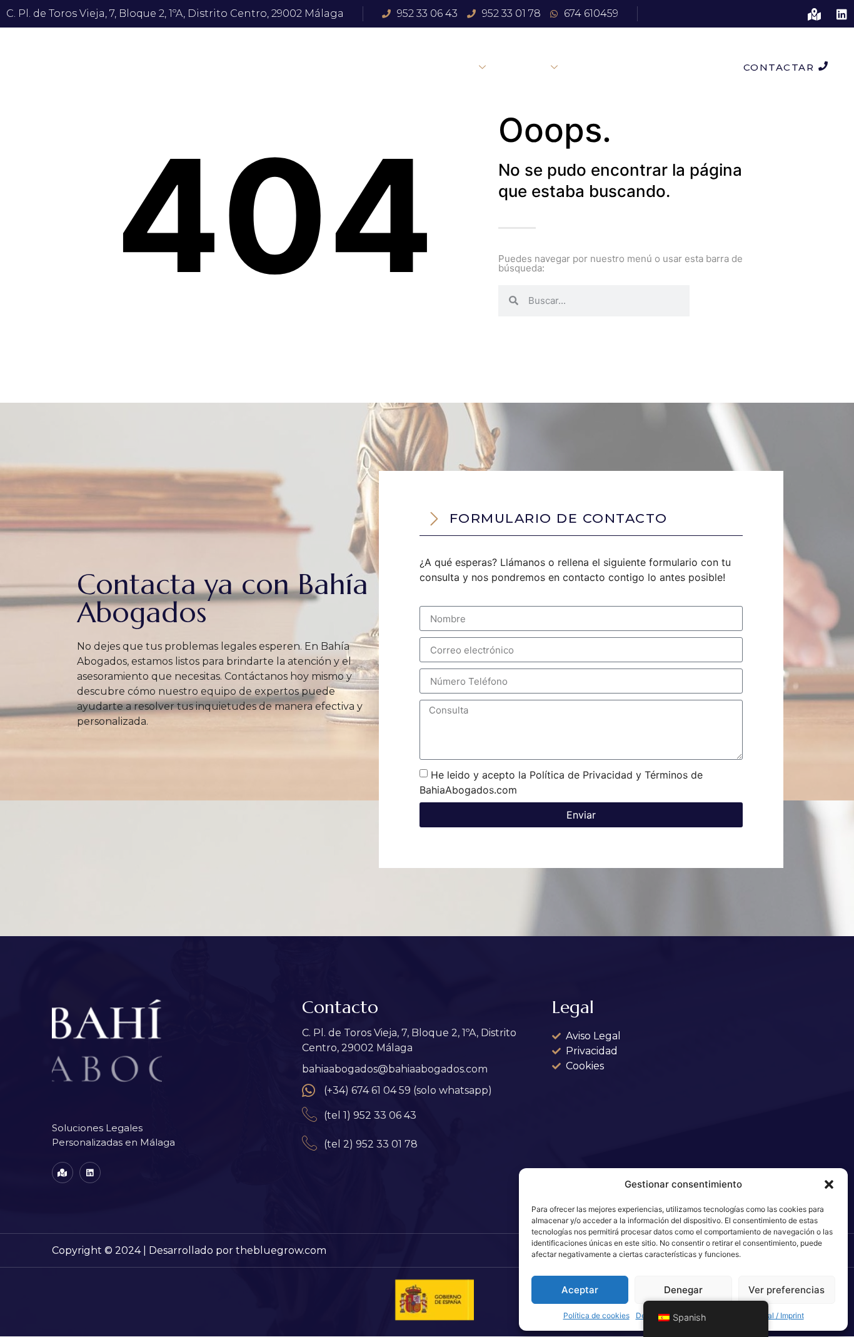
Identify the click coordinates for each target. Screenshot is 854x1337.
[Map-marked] (62, 1172)
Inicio (394, 67)
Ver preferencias (786, 1290)
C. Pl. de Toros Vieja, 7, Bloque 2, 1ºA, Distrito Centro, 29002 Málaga (175, 13)
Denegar (683, 1290)
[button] (829, 1184)
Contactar (779, 67)
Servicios (452, 67)
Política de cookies (596, 1315)
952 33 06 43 (427, 13)
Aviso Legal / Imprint (769, 1315)
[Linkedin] (842, 14)
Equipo (528, 67)
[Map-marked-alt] (814, 14)
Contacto (605, 67)
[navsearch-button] (699, 67)
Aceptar (579, 1290)
